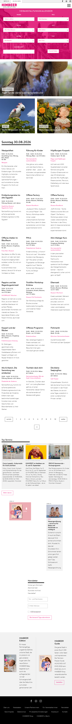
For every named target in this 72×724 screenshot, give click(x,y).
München (17, 1)
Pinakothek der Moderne (33, 248)
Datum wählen (9, 19)
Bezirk (18, 36)
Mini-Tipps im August (49, 130)
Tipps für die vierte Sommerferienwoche (22, 93)
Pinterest (66, 1)
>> (37, 427)
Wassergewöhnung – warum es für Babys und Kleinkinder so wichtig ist (54, 525)
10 (55, 419)
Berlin (6, 1)
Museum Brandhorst (32, 205)
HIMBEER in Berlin (43, 716)
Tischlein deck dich (34, 368)
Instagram (70, 1)
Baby (49, 519)
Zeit (53, 25)
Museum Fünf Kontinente (34, 297)
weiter (63, 419)
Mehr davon (7, 493)
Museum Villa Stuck (57, 293)
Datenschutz (21, 712)
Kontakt (65, 712)
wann (19, 15)
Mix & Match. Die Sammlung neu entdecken (9, 370)
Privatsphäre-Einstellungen (38, 712)
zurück (9, 419)
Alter (19, 25)
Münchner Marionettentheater (60, 336)
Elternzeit (55, 283)
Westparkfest (7, 151)
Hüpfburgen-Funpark (60, 151)
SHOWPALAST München (9, 295)
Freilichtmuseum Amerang (10, 341)
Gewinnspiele (9, 712)
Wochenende (8, 89)
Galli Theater (54, 379)
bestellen (59, 682)
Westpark (4, 162)
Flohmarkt (55, 328)
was (53, 15)
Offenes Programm (34, 328)
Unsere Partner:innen (32, 707)
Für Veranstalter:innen (50, 707)
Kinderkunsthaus (31, 336)
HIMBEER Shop (27, 716)
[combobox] (53, 19)
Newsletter (65, 707)
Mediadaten (17, 707)
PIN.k (28, 238)
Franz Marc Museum (8, 251)
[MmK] (20, 511)
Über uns (6, 707)
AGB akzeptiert (35, 612)
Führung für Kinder (34, 151)
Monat (5, 126)
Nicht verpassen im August (15, 130)
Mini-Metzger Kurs (59, 238)
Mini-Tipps (43, 126)
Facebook (62, 1)
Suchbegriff (18, 47)
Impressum (55, 712)
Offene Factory (33, 195)
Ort (53, 36)
